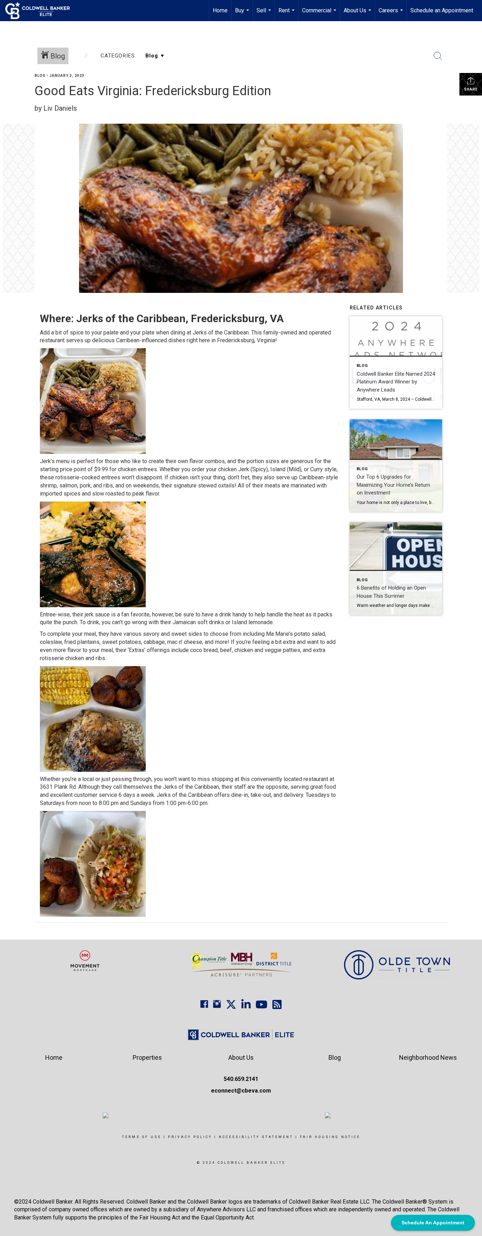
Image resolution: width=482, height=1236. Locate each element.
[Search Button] (437, 56)
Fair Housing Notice (330, 1137)
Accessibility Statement (256, 1137)
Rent (287, 14)
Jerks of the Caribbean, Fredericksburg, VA (180, 318)
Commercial (320, 14)
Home (220, 10)
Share (471, 89)
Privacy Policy (190, 1137)
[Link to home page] (41, 10)
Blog (40, 76)
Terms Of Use (141, 1137)
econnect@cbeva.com (241, 1090)
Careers (392, 14)
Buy (243, 14)
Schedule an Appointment (441, 10)
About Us (358, 14)
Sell (265, 14)
